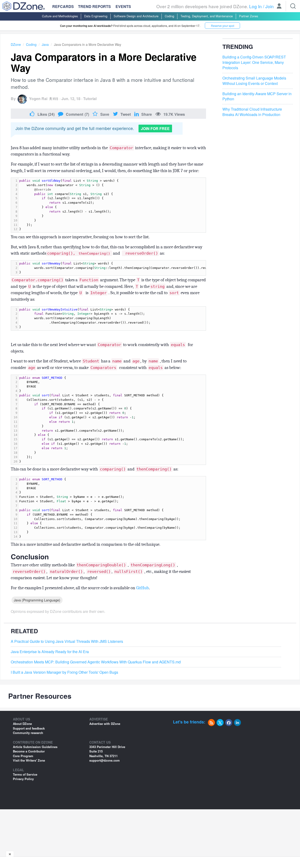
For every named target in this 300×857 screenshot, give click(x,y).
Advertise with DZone (104, 723)
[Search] (293, 6)
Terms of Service (25, 774)
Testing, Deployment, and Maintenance (206, 16)
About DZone (22, 723)
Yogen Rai (38, 98)
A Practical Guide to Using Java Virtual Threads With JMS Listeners (67, 641)
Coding (169, 16)
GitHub (142, 587)
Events (123, 6)
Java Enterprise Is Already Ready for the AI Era (50, 651)
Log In (255, 6)
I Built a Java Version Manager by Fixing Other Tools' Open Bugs (64, 672)
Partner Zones (248, 16)
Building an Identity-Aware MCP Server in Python (257, 96)
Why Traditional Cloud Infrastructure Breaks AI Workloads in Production (252, 112)
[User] (279, 6)
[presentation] (112, 205)
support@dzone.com (104, 760)
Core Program (23, 756)
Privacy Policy (23, 779)
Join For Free (155, 128)
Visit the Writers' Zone (29, 760)
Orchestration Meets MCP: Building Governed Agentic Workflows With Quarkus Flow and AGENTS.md (96, 662)
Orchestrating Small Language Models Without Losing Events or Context (254, 81)
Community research (28, 732)
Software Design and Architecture (136, 16)
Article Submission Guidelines (35, 747)
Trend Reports (94, 6)
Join (269, 6)
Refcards (63, 6)
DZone (16, 44)
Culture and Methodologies (60, 16)
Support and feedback (29, 728)
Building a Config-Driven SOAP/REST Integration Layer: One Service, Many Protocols (254, 63)
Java (45, 44)
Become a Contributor (29, 751)
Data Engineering (95, 16)
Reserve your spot (222, 26)
